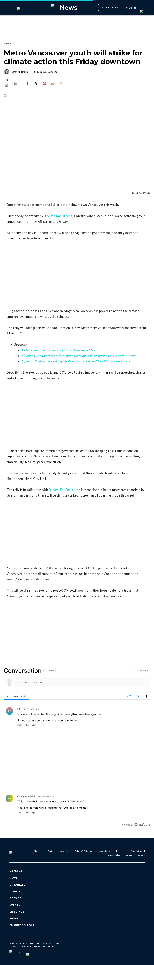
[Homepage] (15, 853)
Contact (51, 851)
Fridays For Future (62, 490)
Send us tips (136, 851)
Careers (141, 855)
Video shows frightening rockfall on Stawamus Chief (59, 350)
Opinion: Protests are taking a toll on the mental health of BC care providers (76, 361)
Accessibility (104, 851)
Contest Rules (114, 855)
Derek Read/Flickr (141, 193)
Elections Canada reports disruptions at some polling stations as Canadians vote (79, 356)
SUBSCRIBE (110, 7)
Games (129, 855)
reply (20, 725)
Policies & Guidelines (84, 851)
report (143, 725)
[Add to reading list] (16, 83)
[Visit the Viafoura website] (142, 824)
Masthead (120, 851)
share (135, 725)
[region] (77, 747)
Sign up (144, 670)
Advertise (64, 851)
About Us (38, 851)
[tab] (16, 696)
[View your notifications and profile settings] (146, 696)
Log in (134, 670)
